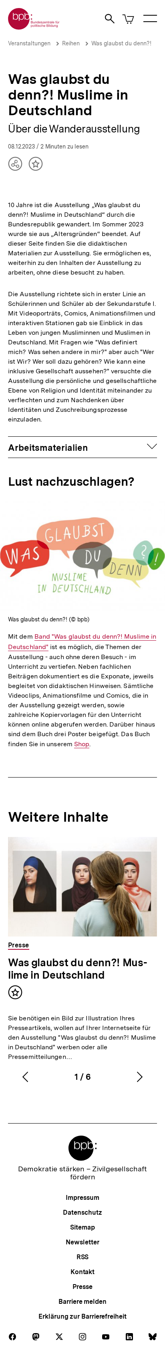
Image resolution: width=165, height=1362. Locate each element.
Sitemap (82, 1227)
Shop (81, 744)
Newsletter (82, 1242)
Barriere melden (82, 1301)
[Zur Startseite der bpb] (34, 27)
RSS (82, 1257)
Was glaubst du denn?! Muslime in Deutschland (77, 968)
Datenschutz (82, 1212)
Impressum (82, 1197)
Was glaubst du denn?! (121, 43)
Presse (82, 1287)
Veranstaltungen (29, 43)
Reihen (71, 43)
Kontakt (82, 1272)
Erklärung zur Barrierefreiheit (82, 1316)
